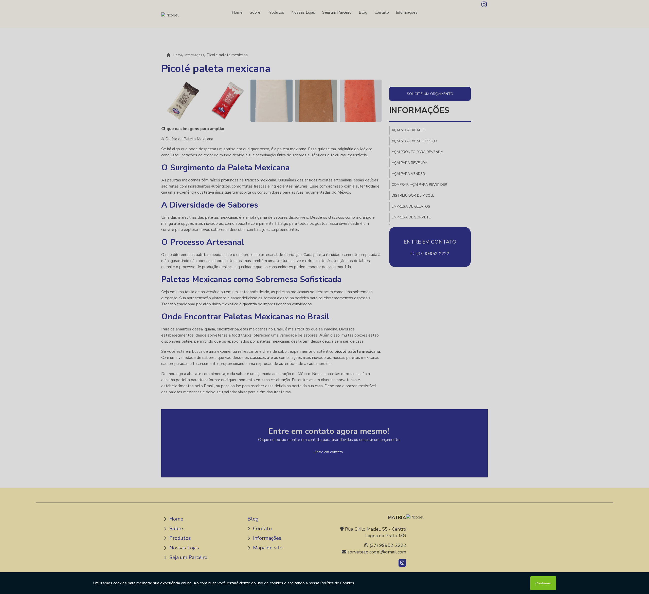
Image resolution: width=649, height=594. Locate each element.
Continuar (543, 583)
